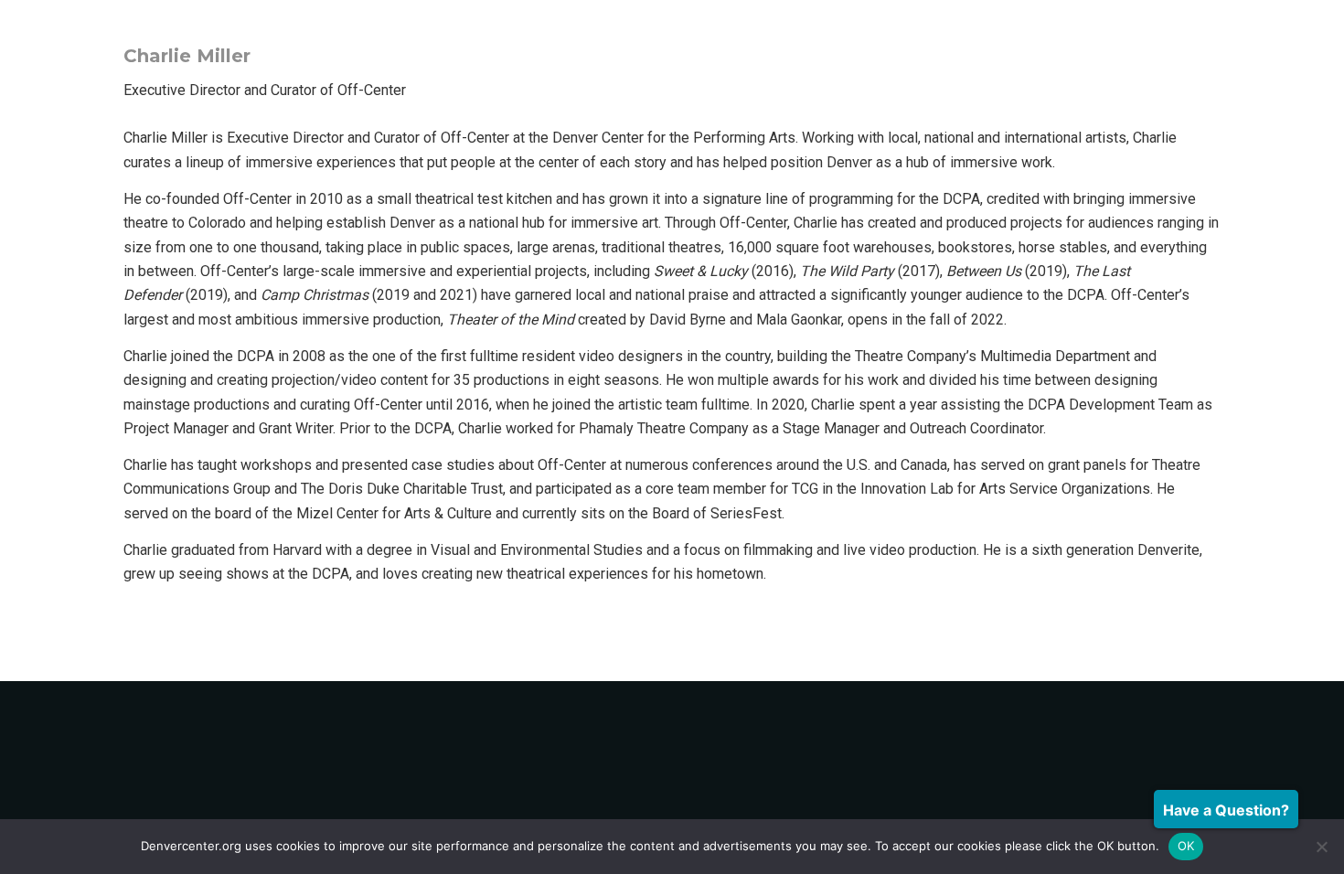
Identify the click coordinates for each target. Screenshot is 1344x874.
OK (1186, 845)
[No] (1321, 846)
